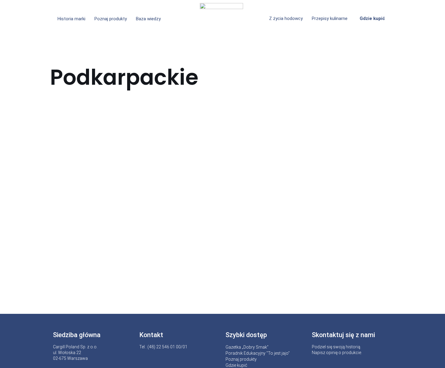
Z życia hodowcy (286, 18)
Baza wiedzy (148, 18)
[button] (149, 19)
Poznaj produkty (110, 18)
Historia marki (71, 18)
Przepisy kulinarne (330, 18)
